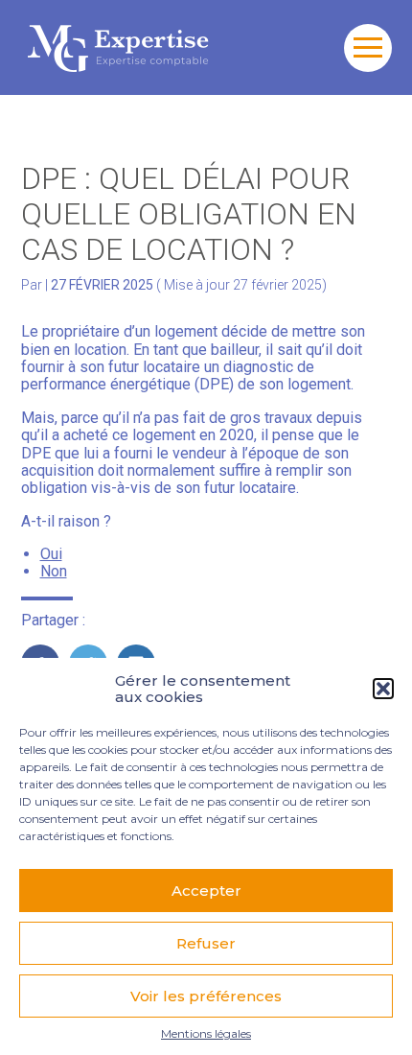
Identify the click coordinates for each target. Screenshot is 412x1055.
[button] (383, 688)
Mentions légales (206, 1034)
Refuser (206, 943)
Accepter (206, 890)
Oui (51, 554)
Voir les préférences (206, 996)
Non (53, 571)
